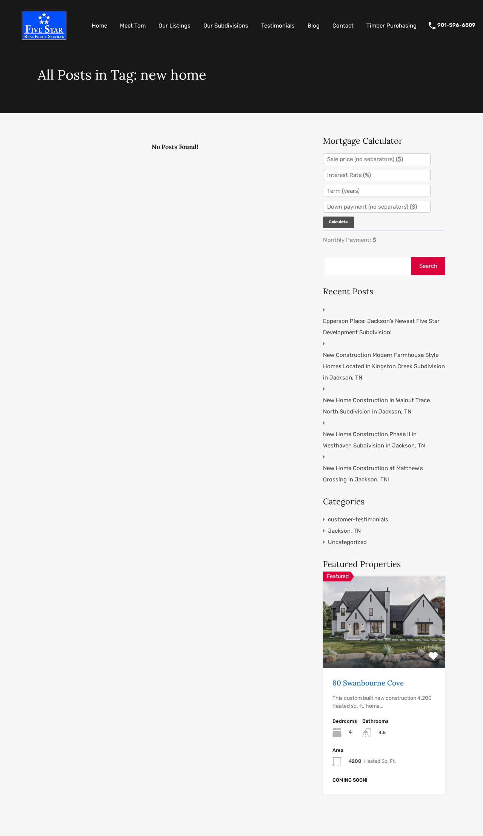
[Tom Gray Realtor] (44, 40)
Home (99, 25)
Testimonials (278, 25)
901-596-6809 (456, 25)
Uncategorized (347, 542)
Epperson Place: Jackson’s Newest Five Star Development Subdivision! (381, 327)
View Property (384, 650)
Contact (343, 25)
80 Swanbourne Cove (368, 682)
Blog (314, 25)
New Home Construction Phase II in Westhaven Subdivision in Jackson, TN (374, 440)
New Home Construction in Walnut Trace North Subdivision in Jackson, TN (376, 406)
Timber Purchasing (391, 25)
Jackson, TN (344, 530)
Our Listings (174, 25)
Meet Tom (133, 25)
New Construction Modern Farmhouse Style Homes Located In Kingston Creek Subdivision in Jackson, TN (384, 366)
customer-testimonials (358, 519)
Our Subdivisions (225, 25)
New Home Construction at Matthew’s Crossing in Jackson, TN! (373, 474)
